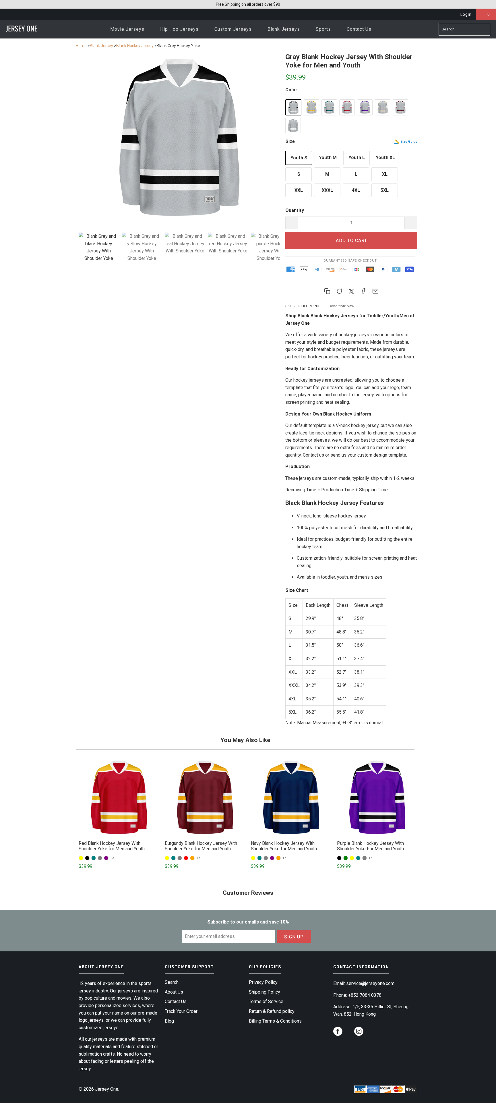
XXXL (327, 190)
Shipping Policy (264, 992)
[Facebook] (363, 291)
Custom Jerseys (233, 29)
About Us (174, 992)
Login (466, 14)
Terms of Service (266, 1001)
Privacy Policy (263, 982)
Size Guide (405, 141)
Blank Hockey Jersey (135, 45)
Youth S (298, 158)
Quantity (294, 210)
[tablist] (179, 255)
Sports (324, 29)
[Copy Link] (327, 291)
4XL (356, 190)
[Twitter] (351, 291)
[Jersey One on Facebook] (337, 1032)
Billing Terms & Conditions (275, 1021)
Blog (169, 1021)
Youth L (356, 157)
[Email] (375, 291)
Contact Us (359, 29)
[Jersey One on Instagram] (358, 1032)
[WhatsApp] (339, 291)
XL (385, 174)
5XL (385, 190)
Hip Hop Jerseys (180, 29)
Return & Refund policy (271, 1011)
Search (172, 982)
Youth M (328, 157)
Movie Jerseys (128, 29)
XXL (298, 190)
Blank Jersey (101, 45)
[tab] (99, 247)
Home (81, 45)
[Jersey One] (21, 29)
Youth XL (385, 157)
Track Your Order (181, 1011)
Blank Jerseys (284, 29)
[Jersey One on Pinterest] (348, 1034)
